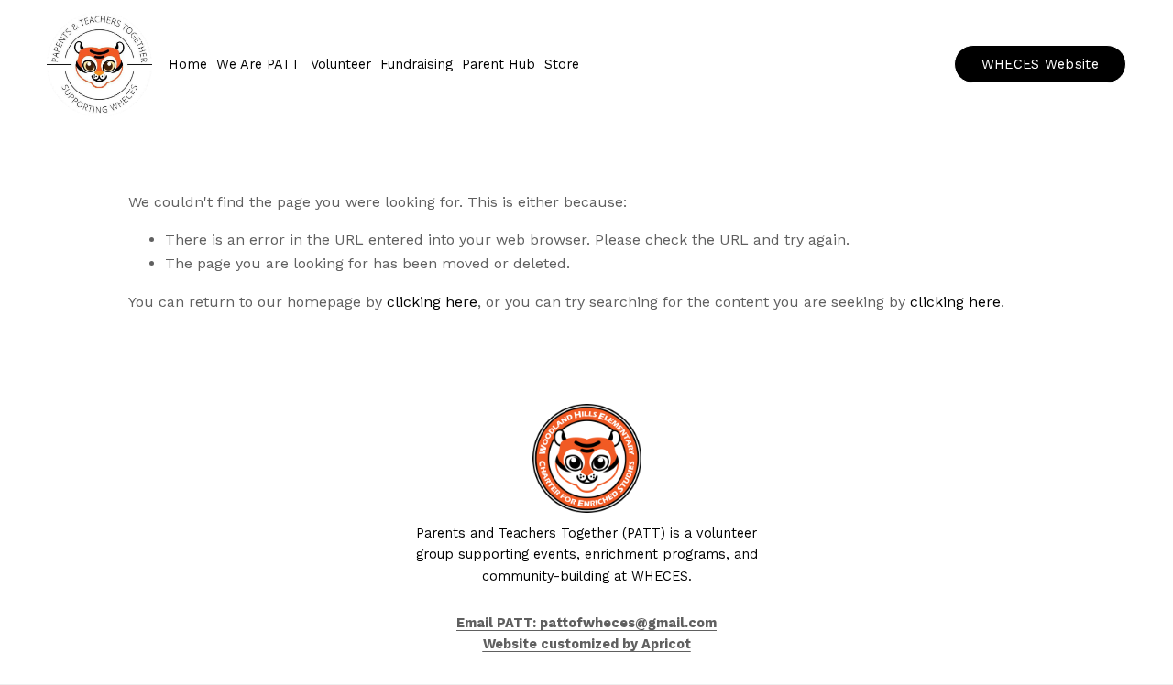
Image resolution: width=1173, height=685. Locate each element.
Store (561, 64)
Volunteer (341, 64)
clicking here (432, 301)
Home (188, 64)
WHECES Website (1040, 64)
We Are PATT (258, 64)
